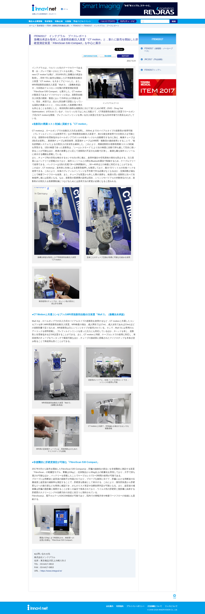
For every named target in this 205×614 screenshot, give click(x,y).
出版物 (68, 21)
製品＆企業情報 (35, 21)
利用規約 (120, 606)
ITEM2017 (77, 26)
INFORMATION (90, 56)
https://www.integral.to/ (51, 571)
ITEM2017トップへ (152, 70)
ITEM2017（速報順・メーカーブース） (158, 49)
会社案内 (109, 606)
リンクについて (171, 606)
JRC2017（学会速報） (154, 59)
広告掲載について (155, 606)
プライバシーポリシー (136, 606)
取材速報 (107, 56)
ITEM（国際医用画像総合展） (59, 26)
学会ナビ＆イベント (82, 21)
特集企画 (59, 21)
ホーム (65, 9)
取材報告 (49, 21)
